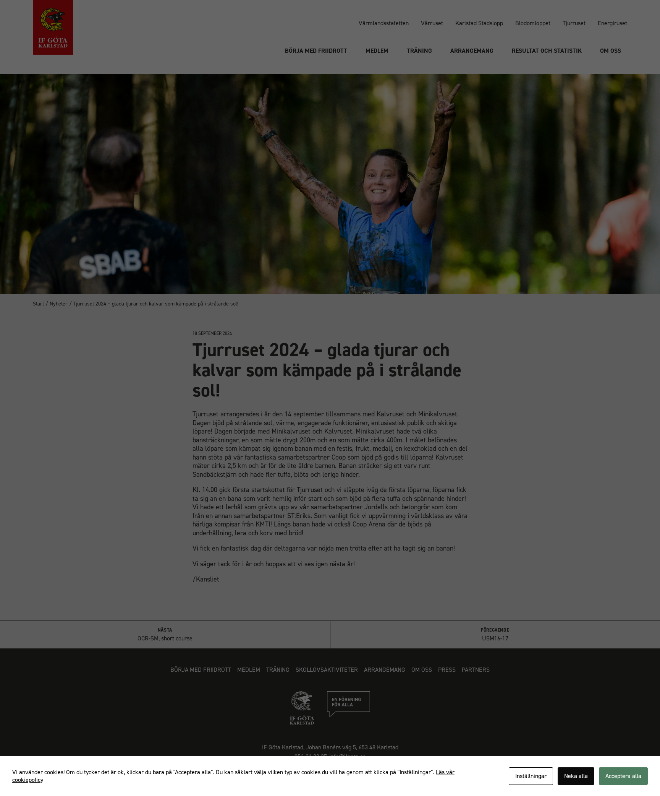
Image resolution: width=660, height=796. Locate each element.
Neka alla (576, 776)
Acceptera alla (623, 776)
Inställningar (531, 776)
